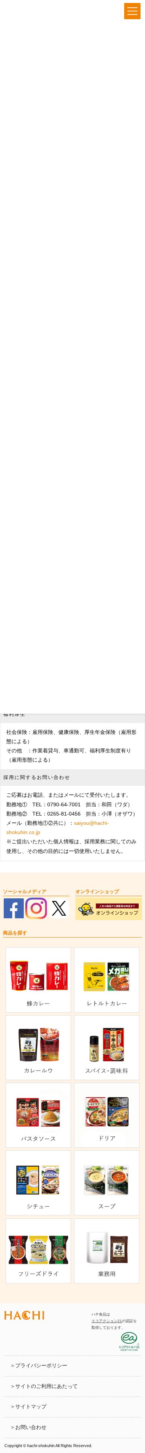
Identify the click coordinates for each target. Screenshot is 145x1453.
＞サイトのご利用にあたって (44, 1386)
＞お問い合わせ (28, 1427)
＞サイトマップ (28, 1406)
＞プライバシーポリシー (38, 1365)
